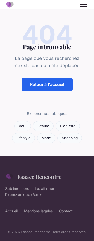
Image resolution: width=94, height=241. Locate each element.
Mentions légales (38, 211)
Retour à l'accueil (47, 84)
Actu (22, 126)
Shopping (70, 138)
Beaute (43, 126)
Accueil (11, 211)
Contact (66, 211)
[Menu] (83, 5)
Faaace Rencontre (39, 176)
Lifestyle (23, 138)
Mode (46, 138)
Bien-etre (67, 126)
